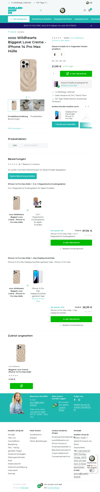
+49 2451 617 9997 (37, 412)
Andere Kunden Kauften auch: (65, 106)
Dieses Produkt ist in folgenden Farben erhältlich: (69, 47)
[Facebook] (75, 400)
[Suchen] (41, 10)
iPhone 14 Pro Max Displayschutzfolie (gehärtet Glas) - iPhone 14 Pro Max (39, 262)
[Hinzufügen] (21, 386)
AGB (10, 461)
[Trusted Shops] (62, 10)
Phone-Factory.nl (59, 443)
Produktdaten (36, 116)
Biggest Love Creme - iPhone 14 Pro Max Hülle (20, 370)
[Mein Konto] (85, 10)
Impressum (13, 470)
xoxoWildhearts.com (60, 440)
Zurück (13, 32)
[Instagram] (79, 400)
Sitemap (11, 473)
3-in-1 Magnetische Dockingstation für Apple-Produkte (31, 188)
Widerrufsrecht (14, 464)
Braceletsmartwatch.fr (61, 450)
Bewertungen (14, 119)
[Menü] (96, 455)
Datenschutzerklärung (17, 467)
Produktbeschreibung (18, 116)
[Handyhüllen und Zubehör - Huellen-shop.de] (15, 10)
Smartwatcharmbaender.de (63, 437)
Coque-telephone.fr (60, 453)
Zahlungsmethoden (16, 457)
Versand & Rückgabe (17, 454)
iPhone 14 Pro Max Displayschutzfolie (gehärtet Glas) (38, 292)
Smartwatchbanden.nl (61, 447)
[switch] (92, 470)
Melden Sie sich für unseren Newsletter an (82, 407)
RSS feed (25, 488)
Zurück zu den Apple (61, 40)
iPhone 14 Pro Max (69, 85)
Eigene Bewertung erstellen (22, 176)
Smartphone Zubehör (42, 19)
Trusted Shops (53, 488)
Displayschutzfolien (63, 19)
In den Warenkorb (78, 74)
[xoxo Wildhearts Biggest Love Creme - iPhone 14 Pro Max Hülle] (21, 353)
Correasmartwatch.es (61, 456)
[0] (89, 10)
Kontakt (11, 435)
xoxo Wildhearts (77, 38)
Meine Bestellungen (38, 441)
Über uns (12, 438)
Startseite (20, 32)
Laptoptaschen (81, 19)
